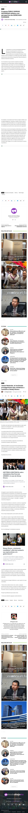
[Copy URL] (23, 25)
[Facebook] (2, 25)
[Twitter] (8, 804)
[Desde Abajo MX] (14, 2)
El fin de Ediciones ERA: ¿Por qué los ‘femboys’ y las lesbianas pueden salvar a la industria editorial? (14, 258)
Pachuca (3, 194)
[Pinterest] (8, 25)
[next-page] (4, 320)
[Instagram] (12, 804)
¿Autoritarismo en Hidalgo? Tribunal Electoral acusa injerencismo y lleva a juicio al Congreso (14, 314)
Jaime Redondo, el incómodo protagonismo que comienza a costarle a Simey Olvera (14, 287)
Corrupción (12, 356)
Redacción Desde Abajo (10, 19)
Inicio (2, 6)
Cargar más (13, 375)
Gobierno (14, 311)
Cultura (11, 329)
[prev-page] (2, 320)
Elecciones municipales (9, 192)
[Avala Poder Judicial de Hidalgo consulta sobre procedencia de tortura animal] (5, 369)
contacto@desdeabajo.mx (16, 801)
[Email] (20, 25)
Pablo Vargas (21, 192)
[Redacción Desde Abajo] (2, 19)
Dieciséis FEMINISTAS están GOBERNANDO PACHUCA (21, 226)
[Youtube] (23, 804)
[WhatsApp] (14, 25)
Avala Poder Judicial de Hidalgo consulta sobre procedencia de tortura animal (17, 369)
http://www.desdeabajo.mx (14, 217)
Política (5, 6)
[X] (5, 25)
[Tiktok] (15, 804)
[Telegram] (17, 25)
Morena (16, 192)
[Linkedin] (11, 25)
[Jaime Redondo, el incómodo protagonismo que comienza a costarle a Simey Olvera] (14, 275)
